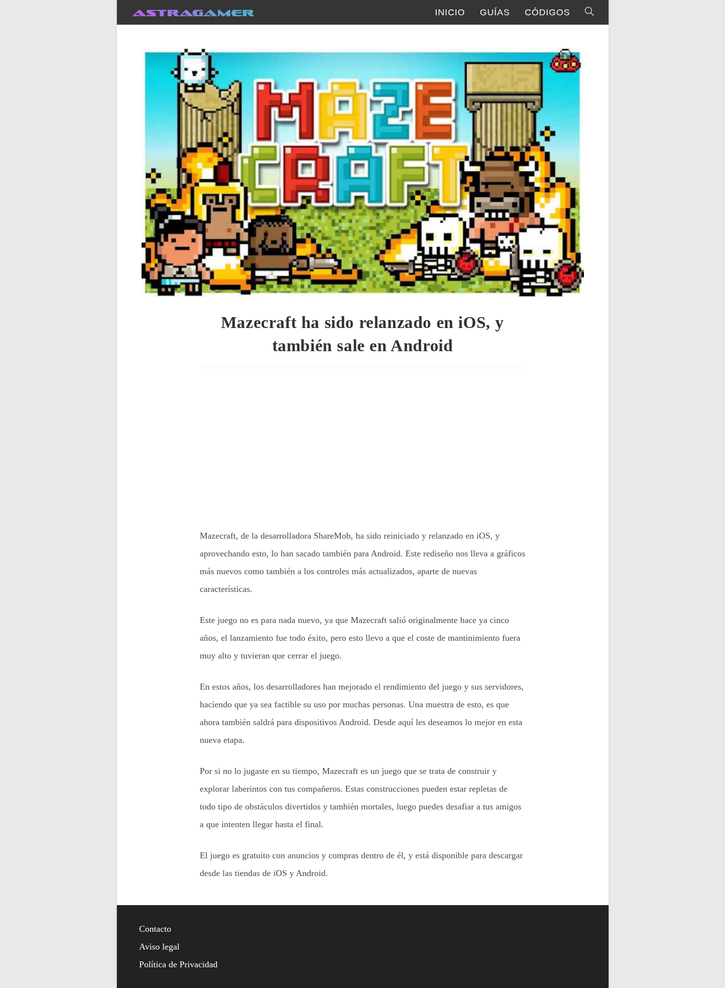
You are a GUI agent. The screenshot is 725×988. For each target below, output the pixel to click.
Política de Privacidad (178, 964)
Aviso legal (159, 946)
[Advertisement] (363, 444)
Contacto (155, 929)
